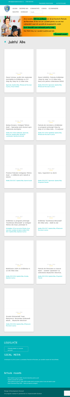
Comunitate (34, 8)
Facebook (8, 366)
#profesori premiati (19, 136)
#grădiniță (51, 132)
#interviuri (8, 134)
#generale (8, 85)
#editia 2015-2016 (11, 276)
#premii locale (28, 180)
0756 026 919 (29, 1)
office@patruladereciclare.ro (16, 1)
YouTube (15, 366)
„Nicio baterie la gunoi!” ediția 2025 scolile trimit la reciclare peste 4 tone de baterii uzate (31, 381)
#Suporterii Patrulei (43, 182)
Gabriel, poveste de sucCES (15, 379)
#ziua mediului (15, 86)
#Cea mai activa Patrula (19, 228)
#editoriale (19, 132)
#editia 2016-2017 (11, 180)
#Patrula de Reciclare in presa (46, 86)
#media (26, 276)
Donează (24, 12)
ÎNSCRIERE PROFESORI (46, 3)
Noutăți (16, 12)
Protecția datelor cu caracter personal (15, 349)
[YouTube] (7, 1)
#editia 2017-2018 (11, 132)
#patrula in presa (21, 231)
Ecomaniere (53, 8)
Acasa (15, 8)
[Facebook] (5, 1)
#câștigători (9, 228)
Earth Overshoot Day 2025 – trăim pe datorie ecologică (22, 383)
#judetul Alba (15, 85)
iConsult (21, 391)
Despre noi (23, 8)
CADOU (44, 8)
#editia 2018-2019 (43, 85)
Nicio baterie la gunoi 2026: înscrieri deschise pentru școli (23, 378)
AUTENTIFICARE (61, 3)
